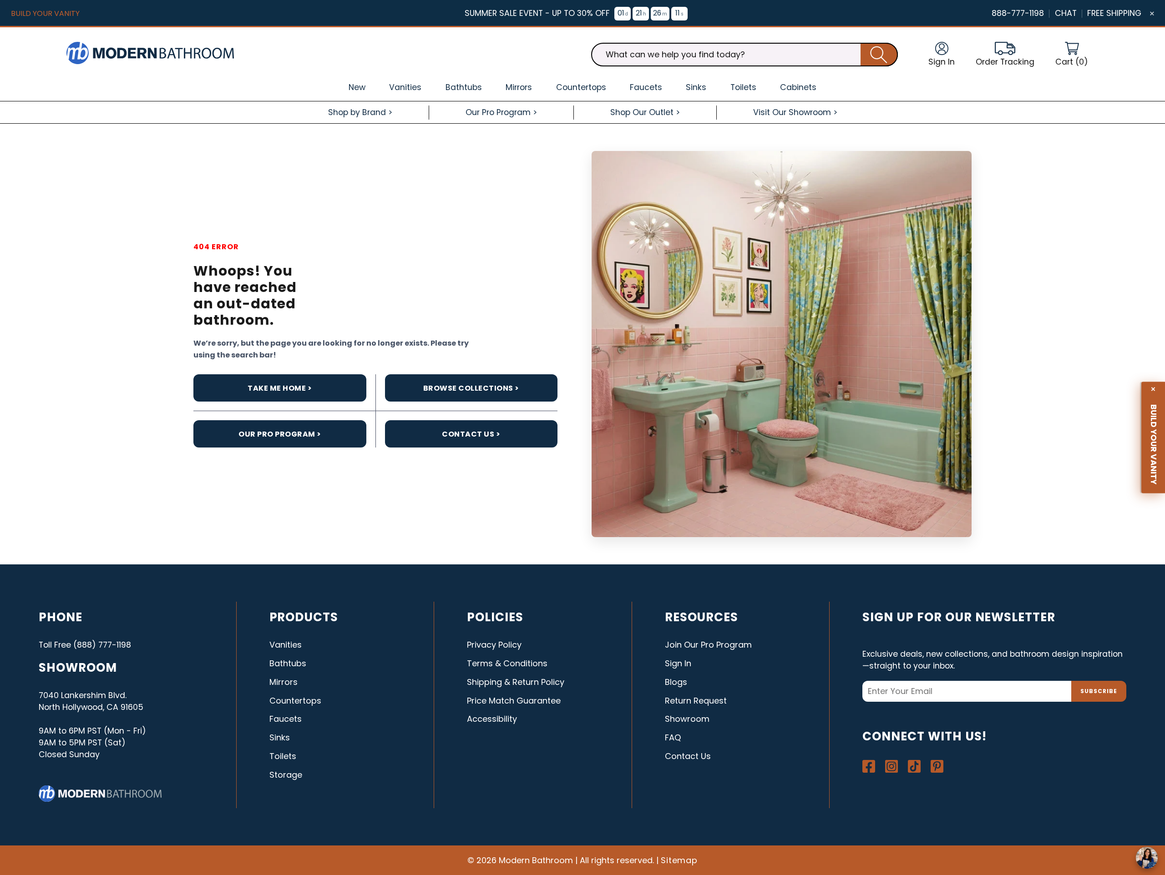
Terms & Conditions (507, 663)
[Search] (879, 54)
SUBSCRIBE (1098, 691)
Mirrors (283, 682)
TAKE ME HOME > (280, 388)
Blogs (676, 682)
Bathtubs (287, 663)
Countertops (295, 700)
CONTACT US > (471, 434)
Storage (285, 774)
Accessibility (492, 718)
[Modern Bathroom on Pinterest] (937, 766)
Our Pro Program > (279, 434)
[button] (1071, 54)
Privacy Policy (494, 644)
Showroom (687, 718)
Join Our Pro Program (708, 644)
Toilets (282, 756)
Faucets (285, 718)
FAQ (673, 737)
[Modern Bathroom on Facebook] (868, 766)
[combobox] (744, 54)
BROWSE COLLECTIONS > (471, 388)
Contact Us (688, 756)
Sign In (678, 663)
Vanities (285, 644)
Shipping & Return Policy (515, 682)
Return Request (696, 700)
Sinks (279, 737)
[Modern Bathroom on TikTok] (914, 766)
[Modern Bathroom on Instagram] (891, 766)
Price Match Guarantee (514, 700)
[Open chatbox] (1147, 858)
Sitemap (679, 860)
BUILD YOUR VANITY (45, 13)
